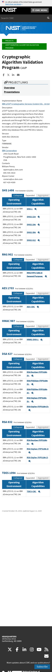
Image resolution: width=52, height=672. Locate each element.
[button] (35, 209)
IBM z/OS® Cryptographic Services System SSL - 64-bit (26, 104)
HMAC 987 (8, 321)
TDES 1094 (9, 473)
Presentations (12, 92)
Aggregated (43, 195)
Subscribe (42, 666)
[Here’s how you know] (26, 3)
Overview (9, 87)
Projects (9, 41)
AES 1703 (8, 288)
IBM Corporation (9, 150)
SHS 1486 (8, 190)
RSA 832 (7, 422)
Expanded (30, 195)
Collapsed (17, 195)
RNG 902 (7, 254)
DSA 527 (7, 354)
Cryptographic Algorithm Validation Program (22, 46)
